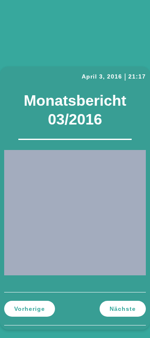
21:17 (137, 76)
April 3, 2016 (102, 76)
